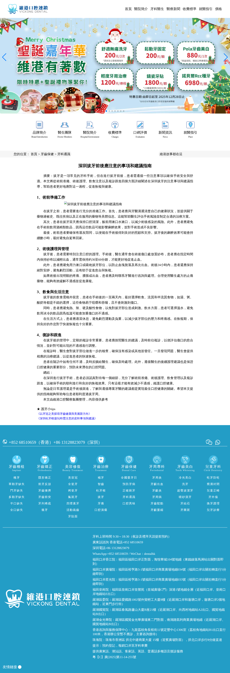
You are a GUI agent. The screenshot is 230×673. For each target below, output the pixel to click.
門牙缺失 (16, 490)
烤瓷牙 (73, 490)
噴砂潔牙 (185, 496)
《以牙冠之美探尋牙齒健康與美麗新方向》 (64, 413)
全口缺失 (16, 509)
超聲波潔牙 (185, 490)
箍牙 (45, 509)
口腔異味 (129, 503)
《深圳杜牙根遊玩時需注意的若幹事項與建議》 (67, 418)
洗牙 (185, 484)
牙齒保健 (47, 154)
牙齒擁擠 (44, 490)
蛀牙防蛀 (213, 477)
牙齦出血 (157, 484)
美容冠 (73, 477)
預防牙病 (129, 484)
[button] (106, 111)
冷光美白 (185, 477)
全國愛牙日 (129, 477)
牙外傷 (213, 496)
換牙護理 (213, 503)
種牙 (16, 477)
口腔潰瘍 (101, 509)
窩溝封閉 (213, 484)
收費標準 (189, 9)
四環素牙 (72, 503)
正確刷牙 (129, 490)
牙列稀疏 (44, 503)
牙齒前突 (44, 496)
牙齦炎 (157, 490)
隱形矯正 (44, 477)
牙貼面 (73, 516)
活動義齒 (72, 509)
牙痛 (101, 503)
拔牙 (101, 496)
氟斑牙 (73, 496)
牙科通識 (63, 154)
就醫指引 (206, 9)
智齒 (101, 484)
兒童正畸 (213, 490)
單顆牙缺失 (17, 484)
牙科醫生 (157, 9)
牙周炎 (157, 477)
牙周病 (157, 496)
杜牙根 (101, 490)
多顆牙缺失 (17, 496)
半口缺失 (16, 503)
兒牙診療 (213, 509)
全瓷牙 (73, 484)
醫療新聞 (173, 9)
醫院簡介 (141, 9)
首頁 (128, 9)
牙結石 (185, 503)
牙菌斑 (185, 509)
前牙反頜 (44, 484)
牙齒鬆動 (157, 503)
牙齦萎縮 (157, 509)
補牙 (101, 477)
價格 (218, 9)
